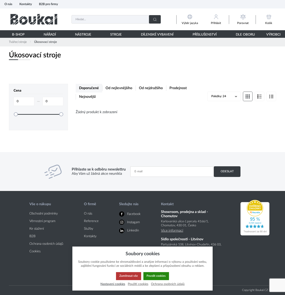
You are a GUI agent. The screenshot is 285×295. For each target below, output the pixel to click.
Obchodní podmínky (43, 213)
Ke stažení (36, 228)
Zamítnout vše (128, 275)
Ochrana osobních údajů (46, 243)
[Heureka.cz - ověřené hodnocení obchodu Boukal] (254, 234)
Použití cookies (138, 284)
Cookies (35, 251)
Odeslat (227, 171)
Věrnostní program (42, 221)
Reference (91, 221)
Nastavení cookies (112, 284)
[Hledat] (155, 19)
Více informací (172, 230)
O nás (8, 4)
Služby (88, 228)
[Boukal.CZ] (33, 19)
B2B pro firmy (48, 4)
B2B (32, 236)
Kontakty (25, 4)
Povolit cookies (156, 275)
